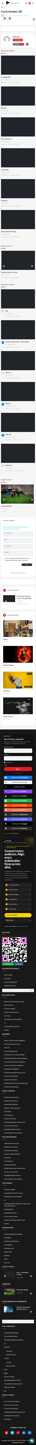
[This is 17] (18, 360)
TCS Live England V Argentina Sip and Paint (23, 1308)
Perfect (5, 639)
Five (6, 311)
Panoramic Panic (6, 139)
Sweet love (6, 691)
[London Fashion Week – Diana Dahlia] (18, 329)
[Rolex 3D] (18, 422)
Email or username (8, 747)
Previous (4, 266)
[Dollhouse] (18, 453)
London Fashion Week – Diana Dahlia (17, 342)
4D (2, 8)
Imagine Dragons (8, 665)
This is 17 (8, 372)
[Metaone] (18, 96)
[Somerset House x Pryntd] (18, 260)
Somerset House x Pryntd (9, 272)
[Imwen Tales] (18, 157)
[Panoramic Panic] (18, 126)
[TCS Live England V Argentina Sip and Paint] (9, 1309)
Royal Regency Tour (22, 1272)
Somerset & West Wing (8, 231)
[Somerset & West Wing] (18, 219)
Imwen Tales (5, 170)
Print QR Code (8, 964)
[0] (2, 20)
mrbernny (7, 15)
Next (32, 266)
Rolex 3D (8, 434)
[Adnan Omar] (3, 342)
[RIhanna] (18, 391)
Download (19, 964)
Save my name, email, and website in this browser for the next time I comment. (17, 559)
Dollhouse (8, 465)
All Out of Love (8, 716)
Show (30, 758)
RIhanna (8, 403)
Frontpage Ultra (6, 77)
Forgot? (5, 764)
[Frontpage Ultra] (18, 65)
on (18, 15)
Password (6, 754)
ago (14, 277)
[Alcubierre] (18, 188)
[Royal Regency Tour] (9, 1274)
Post (27, 564)
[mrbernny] (7, 39)
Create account (15, 833)
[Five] (18, 298)
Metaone (4, 108)
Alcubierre (4, 200)
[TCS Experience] (24, 598)
